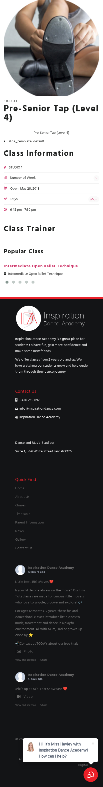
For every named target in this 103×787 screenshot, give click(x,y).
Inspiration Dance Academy (51, 568)
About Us (22, 497)
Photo (29, 651)
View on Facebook (25, 660)
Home (19, 488)
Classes (20, 505)
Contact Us (23, 548)
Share (43, 660)
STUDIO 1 (10, 101)
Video (28, 696)
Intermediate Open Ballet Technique (41, 266)
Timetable (22, 514)
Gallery (20, 539)
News (19, 531)
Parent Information (29, 522)
